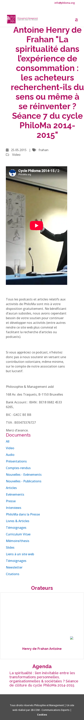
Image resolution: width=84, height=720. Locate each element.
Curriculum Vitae (18, 534)
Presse (11, 501)
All (7, 441)
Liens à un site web (20, 554)
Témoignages (16, 527)
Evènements (15, 494)
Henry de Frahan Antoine (42, 649)
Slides (10, 547)
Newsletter (14, 567)
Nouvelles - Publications (23, 481)
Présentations (16, 461)
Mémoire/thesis (17, 541)
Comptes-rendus (18, 468)
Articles (11, 488)
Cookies (42, 714)
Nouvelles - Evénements (24, 474)
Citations (12, 574)
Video (10, 448)
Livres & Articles (17, 521)
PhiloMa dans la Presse (23, 514)
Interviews (13, 508)
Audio (10, 455)
